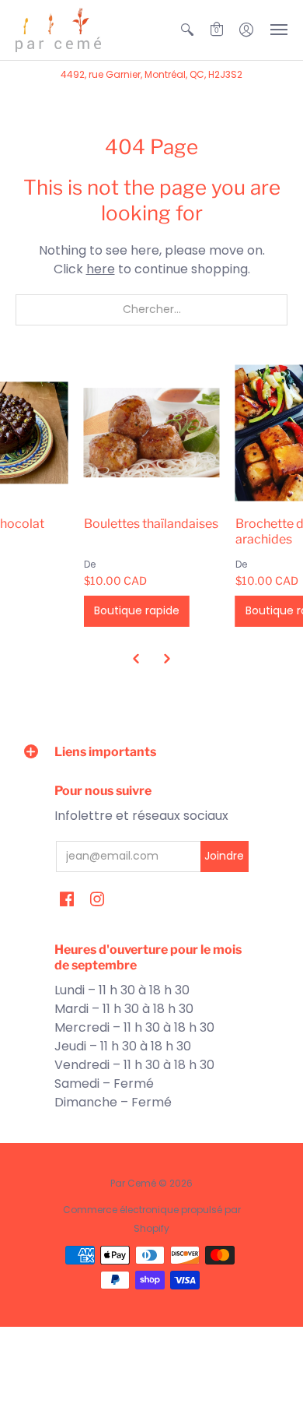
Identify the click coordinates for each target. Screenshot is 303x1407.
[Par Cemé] (58, 30)
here (100, 269)
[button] (187, 30)
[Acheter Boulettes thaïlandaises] (152, 432)
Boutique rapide (136, 610)
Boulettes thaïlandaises (151, 523)
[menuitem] (187, 30)
